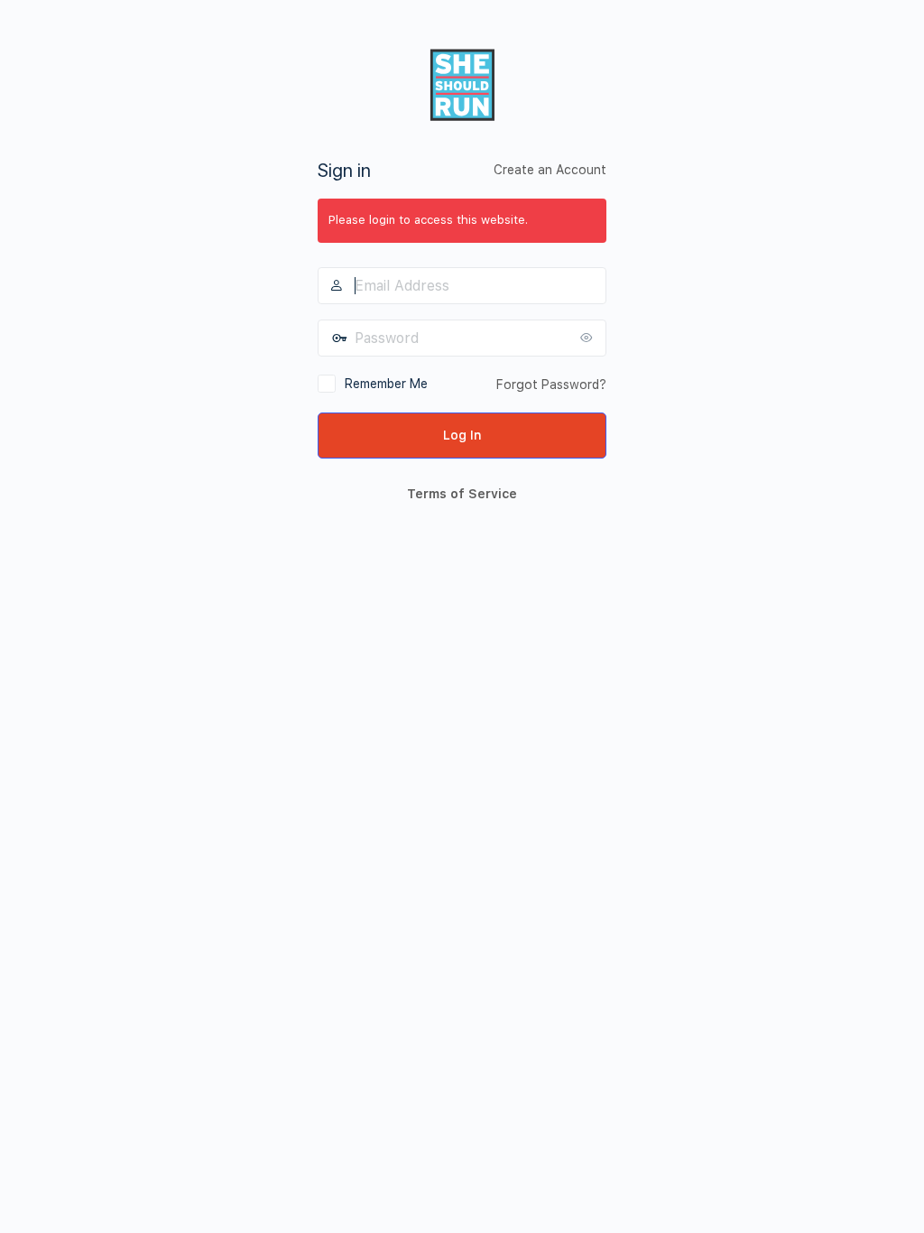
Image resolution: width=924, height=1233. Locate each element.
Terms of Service (462, 494)
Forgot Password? (551, 384)
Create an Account (550, 169)
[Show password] (588, 338)
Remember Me (386, 383)
